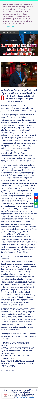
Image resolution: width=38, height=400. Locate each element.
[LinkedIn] (36, 200)
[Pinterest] (36, 197)
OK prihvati (22, 398)
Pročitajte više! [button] (9, 26)
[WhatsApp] (36, 203)
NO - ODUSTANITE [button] (9, 32)
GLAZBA (21, 40)
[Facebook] (36, 194)
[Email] (36, 206)
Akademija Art (13, 40)
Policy (31, 398)
